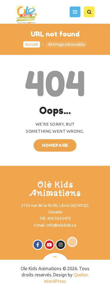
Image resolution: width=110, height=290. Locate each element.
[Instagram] (61, 245)
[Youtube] (49, 245)
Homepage (55, 145)
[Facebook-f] (38, 245)
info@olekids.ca (61, 225)
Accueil (31, 44)
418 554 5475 (59, 218)
